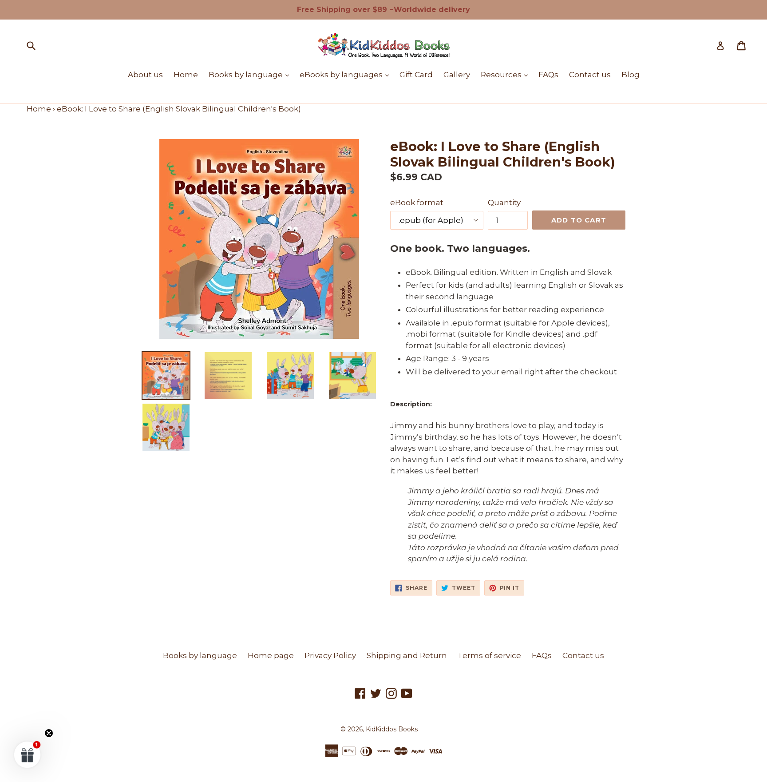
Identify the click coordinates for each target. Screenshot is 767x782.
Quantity (504, 202)
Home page (271, 655)
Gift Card (416, 74)
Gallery (456, 74)
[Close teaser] (48, 733)
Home (186, 74)
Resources (506, 74)
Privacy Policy (330, 655)
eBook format (416, 202)
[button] (27, 754)
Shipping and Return (407, 655)
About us (145, 74)
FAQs (548, 74)
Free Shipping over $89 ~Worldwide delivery (383, 9)
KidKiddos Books (392, 729)
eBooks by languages (346, 74)
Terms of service (489, 655)
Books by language (251, 74)
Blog (630, 74)
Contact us (590, 74)
